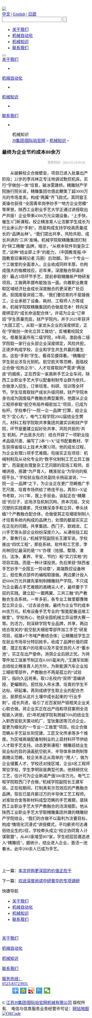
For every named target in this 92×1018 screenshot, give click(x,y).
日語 (32, 14)
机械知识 (20, 42)
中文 (6, 14)
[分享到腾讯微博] (39, 991)
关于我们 (20, 29)
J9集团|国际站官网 (28, 141)
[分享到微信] (47, 991)
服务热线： (12, 979)
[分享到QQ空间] (23, 991)
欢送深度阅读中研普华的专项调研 (49, 881)
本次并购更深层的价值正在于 (45, 871)
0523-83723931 (15, 983)
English (19, 14)
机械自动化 (22, 35)
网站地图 (81, 1009)
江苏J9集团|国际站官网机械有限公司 (39, 1002)
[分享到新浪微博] (31, 991)
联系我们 (20, 48)
